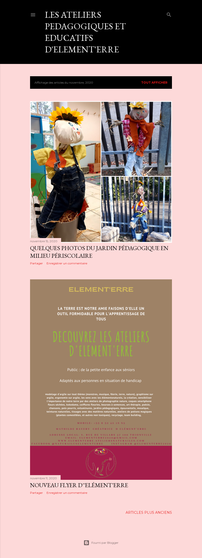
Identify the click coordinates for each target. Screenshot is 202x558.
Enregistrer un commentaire (67, 263)
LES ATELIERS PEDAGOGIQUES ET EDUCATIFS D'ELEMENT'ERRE (85, 32)
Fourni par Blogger (104, 542)
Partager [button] (36, 263)
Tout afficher (154, 82)
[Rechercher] (169, 13)
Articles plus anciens (149, 512)
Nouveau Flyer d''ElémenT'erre (79, 485)
